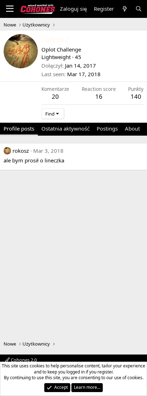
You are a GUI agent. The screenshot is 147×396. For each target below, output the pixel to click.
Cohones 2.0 (23, 360)
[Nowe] (124, 8)
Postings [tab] (107, 128)
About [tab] (132, 128)
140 (136, 96)
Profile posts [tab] (19, 128)
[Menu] (9, 9)
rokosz (20, 150)
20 (55, 96)
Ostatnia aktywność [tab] (65, 128)
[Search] (139, 8)
